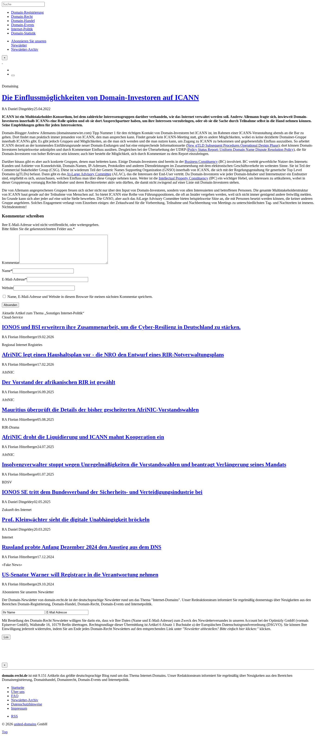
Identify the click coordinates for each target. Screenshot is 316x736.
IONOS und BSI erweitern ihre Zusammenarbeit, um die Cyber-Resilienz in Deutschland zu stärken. (121, 327)
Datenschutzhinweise (26, 704)
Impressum (19, 708)
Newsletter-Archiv (24, 700)
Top (5, 732)
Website (7, 288)
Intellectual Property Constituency (183, 178)
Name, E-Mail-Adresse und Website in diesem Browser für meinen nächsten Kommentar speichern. (80, 297)
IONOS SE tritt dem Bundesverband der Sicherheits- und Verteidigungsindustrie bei (102, 492)
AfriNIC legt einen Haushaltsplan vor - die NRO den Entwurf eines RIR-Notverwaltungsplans (113, 355)
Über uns (18, 692)
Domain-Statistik (23, 33)
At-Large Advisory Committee (89, 174)
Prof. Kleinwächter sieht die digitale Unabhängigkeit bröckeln (75, 519)
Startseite (17, 688)
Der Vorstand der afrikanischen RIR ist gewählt (58, 382)
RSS (14, 716)
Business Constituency (201, 162)
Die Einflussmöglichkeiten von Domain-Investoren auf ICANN (100, 97)
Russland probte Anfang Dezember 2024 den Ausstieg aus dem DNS (81, 547)
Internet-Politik (22, 29)
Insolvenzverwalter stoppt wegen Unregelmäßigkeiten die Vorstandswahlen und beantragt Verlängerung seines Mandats (144, 464)
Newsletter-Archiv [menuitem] (24, 49)
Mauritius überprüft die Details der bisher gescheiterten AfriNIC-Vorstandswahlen (100, 410)
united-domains (25, 724)
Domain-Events (22, 25)
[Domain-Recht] (2, 62)
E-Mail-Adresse (14, 279)
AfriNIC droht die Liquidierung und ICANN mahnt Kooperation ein (83, 437)
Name (7, 271)
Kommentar (10, 263)
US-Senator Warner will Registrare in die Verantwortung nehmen (80, 575)
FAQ (15, 696)
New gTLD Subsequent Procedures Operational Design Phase (232, 145)
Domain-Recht (22, 17)
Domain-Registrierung (27, 12)
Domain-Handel (23, 21)
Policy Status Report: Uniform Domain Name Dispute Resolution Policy (241, 150)
